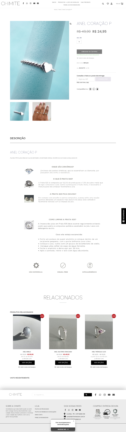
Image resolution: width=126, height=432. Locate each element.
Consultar (103, 79)
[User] (111, 4)
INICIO (54, 2)
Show (123, 216)
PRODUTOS (61, 2)
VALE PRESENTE (85, 2)
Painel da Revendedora (41, 417)
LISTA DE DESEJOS (73, 2)
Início (55, 9)
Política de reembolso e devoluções (45, 412)
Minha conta (38, 414)
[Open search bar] (103, 4)
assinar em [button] (62, 429)
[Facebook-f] (23, 3)
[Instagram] (30, 3)
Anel (60, 9)
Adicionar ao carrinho (89, 52)
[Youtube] (34, 3)
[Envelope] (37, 3)
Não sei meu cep (83, 82)
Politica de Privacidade (42, 409)
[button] (70, 24)
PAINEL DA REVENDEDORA (72, 5)
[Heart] (108, 4)
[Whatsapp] (27, 3)
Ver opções (27, 362)
